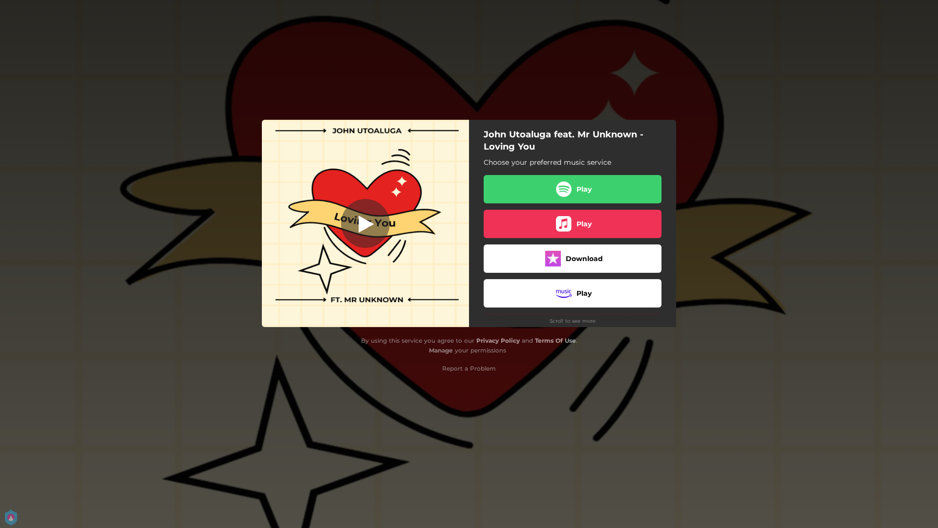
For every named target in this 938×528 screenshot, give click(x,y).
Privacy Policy (498, 340)
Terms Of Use (555, 340)
